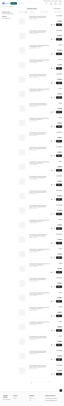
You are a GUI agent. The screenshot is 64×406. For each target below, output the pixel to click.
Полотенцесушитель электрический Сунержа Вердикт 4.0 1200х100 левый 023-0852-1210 (37, 366)
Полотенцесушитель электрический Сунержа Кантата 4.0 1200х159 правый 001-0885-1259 (39, 264)
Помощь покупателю (50, 395)
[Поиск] (46, 3)
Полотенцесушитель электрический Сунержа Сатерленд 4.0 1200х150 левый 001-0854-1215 (38, 337)
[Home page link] (6, 3)
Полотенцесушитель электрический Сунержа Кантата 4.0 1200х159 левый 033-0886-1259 (39, 250)
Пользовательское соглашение (51, 398)
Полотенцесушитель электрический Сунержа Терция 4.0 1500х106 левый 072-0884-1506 (37, 235)
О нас (30, 400)
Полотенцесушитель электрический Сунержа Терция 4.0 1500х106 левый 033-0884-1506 (37, 279)
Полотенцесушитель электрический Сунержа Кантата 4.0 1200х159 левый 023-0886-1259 (37, 75)
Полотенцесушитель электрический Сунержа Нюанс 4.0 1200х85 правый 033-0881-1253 (39, 308)
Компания (31, 395)
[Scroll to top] (61, 390)
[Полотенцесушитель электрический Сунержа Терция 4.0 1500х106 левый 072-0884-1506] (22, 240)
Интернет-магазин (5, 396)
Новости (15, 395)
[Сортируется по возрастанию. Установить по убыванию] (33, 12)
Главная (3, 6)
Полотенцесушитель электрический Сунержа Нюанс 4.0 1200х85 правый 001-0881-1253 (39, 46)
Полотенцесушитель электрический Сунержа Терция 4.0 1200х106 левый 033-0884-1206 (39, 323)
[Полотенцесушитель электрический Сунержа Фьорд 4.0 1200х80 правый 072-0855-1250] (22, 225)
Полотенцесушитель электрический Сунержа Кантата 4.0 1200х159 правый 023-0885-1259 (37, 352)
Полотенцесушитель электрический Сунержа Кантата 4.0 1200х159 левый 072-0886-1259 (39, 90)
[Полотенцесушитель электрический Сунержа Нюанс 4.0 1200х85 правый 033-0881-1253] (22, 312)
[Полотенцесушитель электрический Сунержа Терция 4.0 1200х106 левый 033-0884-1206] (22, 327)
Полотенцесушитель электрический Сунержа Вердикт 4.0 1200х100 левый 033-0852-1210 (37, 206)
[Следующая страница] (49, 381)
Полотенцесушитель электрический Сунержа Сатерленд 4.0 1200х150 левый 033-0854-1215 (38, 192)
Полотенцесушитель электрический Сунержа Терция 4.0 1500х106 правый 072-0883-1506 (39, 60)
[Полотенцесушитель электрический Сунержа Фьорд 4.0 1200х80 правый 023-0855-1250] (22, 36)
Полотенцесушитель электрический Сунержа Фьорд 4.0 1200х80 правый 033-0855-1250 (37, 133)
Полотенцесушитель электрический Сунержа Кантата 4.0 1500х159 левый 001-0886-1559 (37, 177)
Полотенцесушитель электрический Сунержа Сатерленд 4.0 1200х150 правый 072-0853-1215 (38, 104)
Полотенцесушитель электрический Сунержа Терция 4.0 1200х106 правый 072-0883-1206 (39, 162)
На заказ (60, 59)
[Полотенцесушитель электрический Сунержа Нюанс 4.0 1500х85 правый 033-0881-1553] (22, 123)
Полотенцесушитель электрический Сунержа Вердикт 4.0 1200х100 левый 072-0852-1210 (37, 17)
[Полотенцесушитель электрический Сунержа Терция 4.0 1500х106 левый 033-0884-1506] (22, 283)
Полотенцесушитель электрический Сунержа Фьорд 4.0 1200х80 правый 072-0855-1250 (39, 221)
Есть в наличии (59, 15)
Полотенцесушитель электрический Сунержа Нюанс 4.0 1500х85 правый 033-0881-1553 (39, 119)
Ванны (7, 6)
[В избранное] (54, 25)
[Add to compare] (51, 25)
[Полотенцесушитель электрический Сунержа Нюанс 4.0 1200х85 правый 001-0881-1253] (22, 50)
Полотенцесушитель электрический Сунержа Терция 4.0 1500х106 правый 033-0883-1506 (39, 293)
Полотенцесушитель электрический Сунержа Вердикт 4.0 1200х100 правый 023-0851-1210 (37, 148)
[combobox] (33, 3)
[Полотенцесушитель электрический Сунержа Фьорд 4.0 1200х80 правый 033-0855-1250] (22, 138)
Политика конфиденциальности (51, 400)
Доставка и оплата (6, 399)
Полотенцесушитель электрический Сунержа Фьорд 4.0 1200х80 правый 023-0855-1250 (37, 31)
